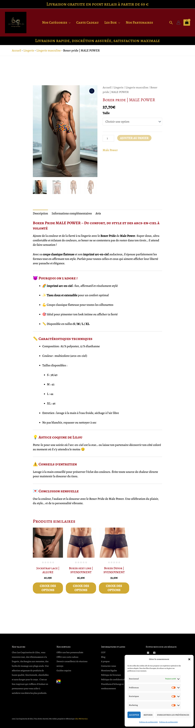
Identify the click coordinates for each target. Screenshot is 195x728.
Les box (110, 22)
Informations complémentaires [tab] (72, 213)
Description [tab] (40, 213)
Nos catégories (54, 22)
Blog (103, 657)
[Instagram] (148, 652)
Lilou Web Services (81, 719)
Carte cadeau (87, 22)
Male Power (110, 150)
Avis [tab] (98, 213)
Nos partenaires (139, 22)
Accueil (16, 50)
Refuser (148, 714)
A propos (105, 661)
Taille (106, 113)
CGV (103, 652)
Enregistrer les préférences (173, 714)
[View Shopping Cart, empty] (186, 22)
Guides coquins (64, 670)
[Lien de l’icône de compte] (178, 22)
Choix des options (48, 588)
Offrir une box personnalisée (70, 652)
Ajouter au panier (134, 138)
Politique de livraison (111, 675)
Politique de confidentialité (148, 722)
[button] (189, 659)
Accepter (134, 714)
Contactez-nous (108, 666)
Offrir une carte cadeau (67, 657)
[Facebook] (154, 652)
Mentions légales (109, 670)
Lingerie (28, 50)
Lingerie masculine (48, 50)
